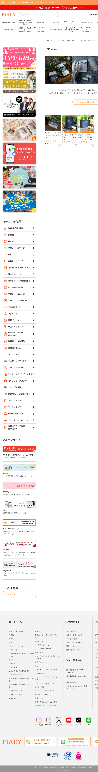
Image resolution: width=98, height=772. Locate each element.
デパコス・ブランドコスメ (44, 691)
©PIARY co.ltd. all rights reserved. (64, 770)
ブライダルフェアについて (15, 594)
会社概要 (46, 767)
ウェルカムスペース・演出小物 (46, 670)
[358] (59, 145)
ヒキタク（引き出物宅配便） (19, 671)
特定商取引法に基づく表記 (57, 767)
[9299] (92, 145)
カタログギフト (14, 698)
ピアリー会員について (74, 635)
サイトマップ (38, 767)
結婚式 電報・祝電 (15, 694)
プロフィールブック (16, 646)
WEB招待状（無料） (9, 22)
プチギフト (13, 660)
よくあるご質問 (72, 639)
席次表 (11, 639)
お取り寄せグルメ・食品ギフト (46, 702)
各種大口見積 (71, 682)
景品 (36, 666)
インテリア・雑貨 (41, 694)
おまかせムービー (41, 641)
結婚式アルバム (40, 652)
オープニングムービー (43, 645)
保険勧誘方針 (82, 767)
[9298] (76, 145)
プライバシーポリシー (72, 767)
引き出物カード (14, 667)
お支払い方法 (71, 631)
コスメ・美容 (40, 687)
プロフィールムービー (43, 649)
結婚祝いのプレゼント (17, 691)
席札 (10, 642)
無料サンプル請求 (72, 650)
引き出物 (12, 663)
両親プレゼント (40, 662)
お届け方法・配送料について (76, 642)
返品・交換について (73, 646)
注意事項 (90, 767)
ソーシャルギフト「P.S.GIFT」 (46, 706)
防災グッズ (39, 698)
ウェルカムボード (41, 673)
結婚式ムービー (40, 631)
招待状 (11, 635)
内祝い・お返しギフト (17, 675)
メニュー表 (13, 650)
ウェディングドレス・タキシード (47, 683)
